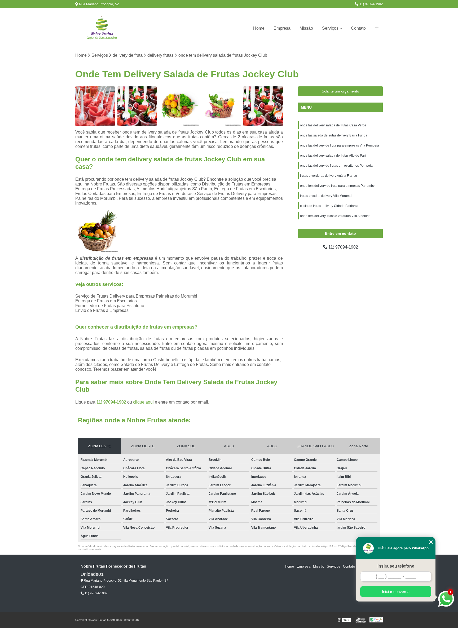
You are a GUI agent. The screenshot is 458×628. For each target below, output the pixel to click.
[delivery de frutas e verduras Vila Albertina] (179, 106)
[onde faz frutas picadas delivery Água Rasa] (263, 106)
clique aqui (143, 402)
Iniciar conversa (395, 591)
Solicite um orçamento (340, 91)
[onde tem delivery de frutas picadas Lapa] (95, 106)
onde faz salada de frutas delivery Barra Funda (333, 135)
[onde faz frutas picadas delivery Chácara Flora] (137, 106)
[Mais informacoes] (377, 28)
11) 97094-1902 (370, 4)
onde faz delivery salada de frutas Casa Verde (333, 125)
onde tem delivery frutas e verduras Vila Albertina (335, 216)
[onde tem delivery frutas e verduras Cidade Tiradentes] (221, 106)
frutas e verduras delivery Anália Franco (328, 176)
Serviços (330, 28)
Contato (358, 28)
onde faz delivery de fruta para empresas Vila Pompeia (339, 145)
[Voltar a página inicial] (101, 28)
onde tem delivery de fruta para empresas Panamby (337, 186)
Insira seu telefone (395, 566)
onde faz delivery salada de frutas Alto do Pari (333, 155)
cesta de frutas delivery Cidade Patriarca (329, 206)
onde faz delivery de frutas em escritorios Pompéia (336, 165)
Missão (306, 28)
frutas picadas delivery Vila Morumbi (326, 196)
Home (259, 28)
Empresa (282, 28)
